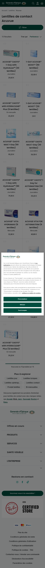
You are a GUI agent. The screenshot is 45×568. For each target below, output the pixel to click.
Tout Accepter (22, 310)
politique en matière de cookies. (31, 293)
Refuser (22, 305)
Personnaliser (22, 299)
